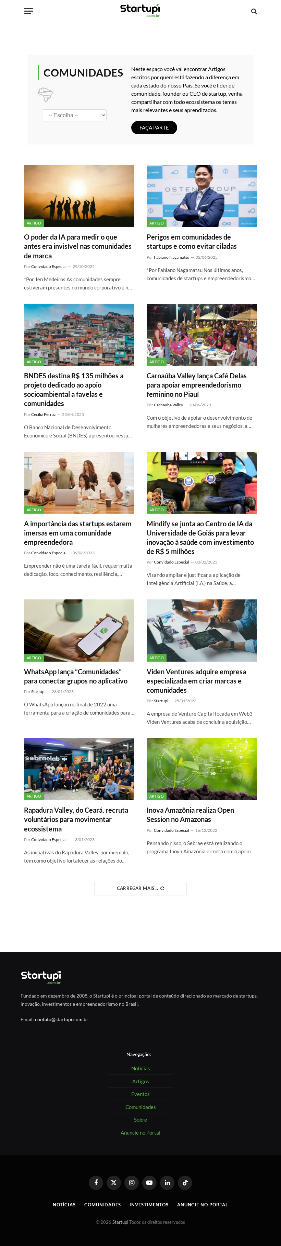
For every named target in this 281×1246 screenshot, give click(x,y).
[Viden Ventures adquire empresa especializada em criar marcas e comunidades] (202, 630)
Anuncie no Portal (202, 1204)
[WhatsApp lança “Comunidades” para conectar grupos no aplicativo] (79, 630)
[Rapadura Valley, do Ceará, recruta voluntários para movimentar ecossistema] (79, 769)
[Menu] (28, 11)
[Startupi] (140, 11)
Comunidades (102, 1204)
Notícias (64, 1204)
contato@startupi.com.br (61, 1019)
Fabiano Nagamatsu (172, 257)
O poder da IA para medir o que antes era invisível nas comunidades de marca (78, 246)
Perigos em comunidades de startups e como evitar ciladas (192, 241)
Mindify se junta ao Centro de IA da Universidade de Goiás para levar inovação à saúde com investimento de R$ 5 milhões (200, 537)
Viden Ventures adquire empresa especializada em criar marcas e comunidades (196, 680)
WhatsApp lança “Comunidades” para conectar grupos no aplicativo (75, 676)
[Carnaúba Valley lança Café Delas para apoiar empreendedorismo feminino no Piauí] (202, 335)
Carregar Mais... (137, 888)
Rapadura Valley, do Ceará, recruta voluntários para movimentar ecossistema (76, 819)
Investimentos (149, 1204)
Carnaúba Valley (168, 404)
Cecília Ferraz (43, 414)
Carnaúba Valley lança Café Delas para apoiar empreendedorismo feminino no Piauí (197, 384)
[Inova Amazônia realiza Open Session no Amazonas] (202, 769)
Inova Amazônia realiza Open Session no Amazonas (190, 814)
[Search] (253, 11)
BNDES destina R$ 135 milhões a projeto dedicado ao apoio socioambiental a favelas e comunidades (73, 389)
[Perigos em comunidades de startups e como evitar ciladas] (202, 196)
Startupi (38, 691)
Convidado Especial (48, 266)
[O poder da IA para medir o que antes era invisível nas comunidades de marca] (79, 196)
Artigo (34, 223)
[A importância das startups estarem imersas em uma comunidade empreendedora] (79, 483)
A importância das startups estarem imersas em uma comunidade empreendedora (78, 532)
